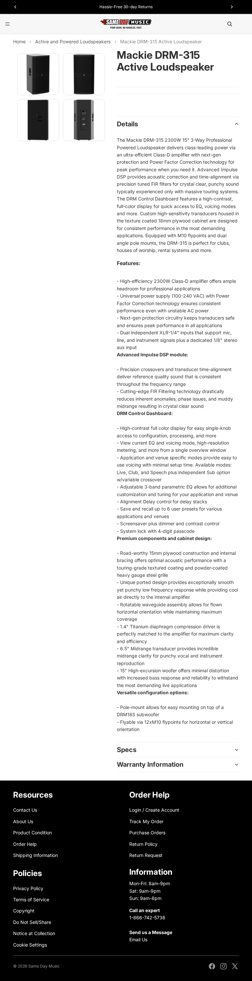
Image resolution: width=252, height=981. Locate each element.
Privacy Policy (28, 888)
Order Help (25, 843)
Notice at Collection (34, 933)
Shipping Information (35, 855)
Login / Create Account (154, 810)
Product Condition (32, 832)
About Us (23, 821)
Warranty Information (150, 764)
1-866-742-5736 (147, 917)
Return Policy (143, 843)
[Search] (229, 24)
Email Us (138, 939)
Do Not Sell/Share (32, 922)
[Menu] (7, 23)
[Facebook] (212, 966)
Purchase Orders (147, 832)
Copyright (23, 910)
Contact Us (25, 810)
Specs (126, 750)
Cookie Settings (30, 944)
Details (127, 124)
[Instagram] (223, 966)
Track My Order (146, 821)
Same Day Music (44, 966)
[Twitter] (235, 966)
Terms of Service (31, 899)
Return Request (145, 855)
